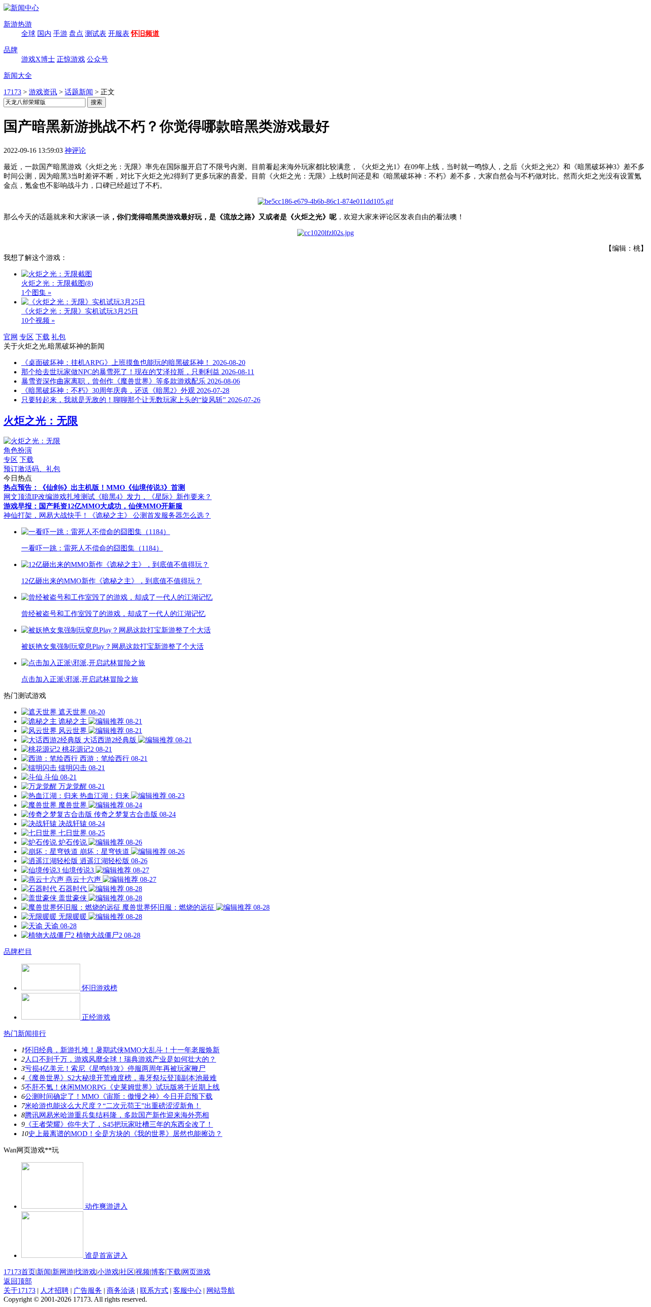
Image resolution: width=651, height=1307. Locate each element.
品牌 (11, 50)
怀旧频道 (145, 33)
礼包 (58, 337)
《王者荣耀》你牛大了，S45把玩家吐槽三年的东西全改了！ (119, 1124)
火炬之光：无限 (41, 421)
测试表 (95, 33)
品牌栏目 (18, 951)
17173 (12, 92)
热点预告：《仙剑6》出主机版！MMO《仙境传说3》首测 (94, 487)
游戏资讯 (43, 92)
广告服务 (88, 1290)
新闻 (44, 1272)
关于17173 (19, 1290)
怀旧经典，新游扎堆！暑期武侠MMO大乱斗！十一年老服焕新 (122, 1050)
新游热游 (18, 24)
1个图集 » (36, 292)
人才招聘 (54, 1290)
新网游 (63, 1272)
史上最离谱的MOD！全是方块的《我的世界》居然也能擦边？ (125, 1133)
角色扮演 (18, 450)
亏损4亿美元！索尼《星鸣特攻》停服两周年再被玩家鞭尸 (115, 1068)
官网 (11, 337)
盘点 (76, 33)
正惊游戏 (71, 59)
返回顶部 (18, 1281)
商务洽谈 (121, 1290)
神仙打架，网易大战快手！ (46, 515)
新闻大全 (18, 75)
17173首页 (19, 1272)
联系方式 (154, 1290)
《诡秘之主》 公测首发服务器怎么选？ (150, 515)
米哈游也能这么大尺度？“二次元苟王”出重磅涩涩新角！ (113, 1105)
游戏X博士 (38, 59)
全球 (28, 33)
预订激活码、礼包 (32, 469)
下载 (42, 337)
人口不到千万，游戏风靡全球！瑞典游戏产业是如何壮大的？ (120, 1059)
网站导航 (220, 1290)
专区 (26, 337)
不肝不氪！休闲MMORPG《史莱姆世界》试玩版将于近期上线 (122, 1087)
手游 (60, 33)
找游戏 (85, 1272)
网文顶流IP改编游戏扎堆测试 (49, 496)
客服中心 (187, 1290)
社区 (127, 1272)
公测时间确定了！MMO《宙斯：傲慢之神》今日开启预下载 (119, 1096)
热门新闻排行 (25, 1033)
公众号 (97, 59)
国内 (44, 33)
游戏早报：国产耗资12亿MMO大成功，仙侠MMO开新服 (93, 506)
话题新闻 (79, 92)
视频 (143, 1272)
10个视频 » (38, 320)
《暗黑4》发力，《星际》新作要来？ (153, 496)
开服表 (118, 33)
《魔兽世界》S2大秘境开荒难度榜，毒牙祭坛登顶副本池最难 (121, 1078)
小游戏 (108, 1272)
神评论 (75, 150)
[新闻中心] (21, 8)
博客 (158, 1272)
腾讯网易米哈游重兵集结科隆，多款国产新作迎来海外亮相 (117, 1115)
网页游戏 (196, 1272)
